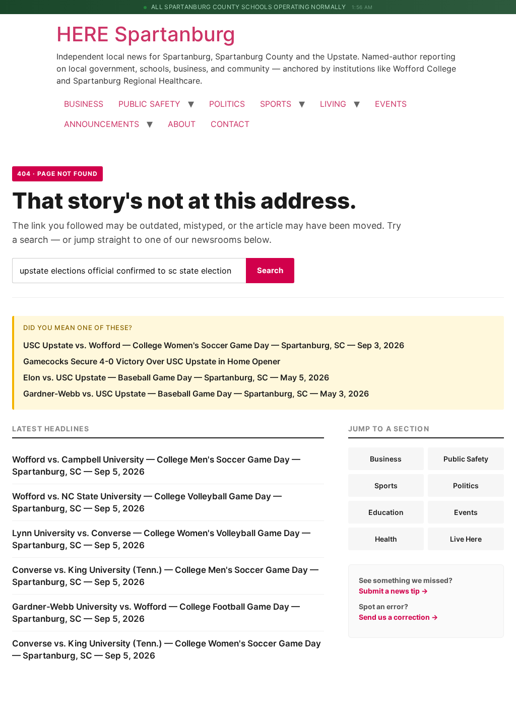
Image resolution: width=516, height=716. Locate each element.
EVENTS (391, 104)
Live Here (466, 539)
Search (270, 270)
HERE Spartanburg (145, 34)
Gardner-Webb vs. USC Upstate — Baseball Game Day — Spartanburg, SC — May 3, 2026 (196, 393)
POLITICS (227, 104)
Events (466, 512)
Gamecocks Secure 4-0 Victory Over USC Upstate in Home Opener (151, 361)
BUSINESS (83, 104)
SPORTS (275, 104)
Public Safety (465, 458)
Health (386, 539)
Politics (466, 485)
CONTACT (230, 124)
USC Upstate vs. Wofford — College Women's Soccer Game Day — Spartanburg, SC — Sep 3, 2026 (213, 345)
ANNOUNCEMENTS (101, 124)
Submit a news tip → (393, 591)
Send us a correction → (398, 617)
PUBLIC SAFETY (149, 104)
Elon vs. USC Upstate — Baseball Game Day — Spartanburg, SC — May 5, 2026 (176, 377)
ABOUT (182, 124)
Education (386, 512)
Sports (386, 485)
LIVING (333, 104)
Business (386, 458)
